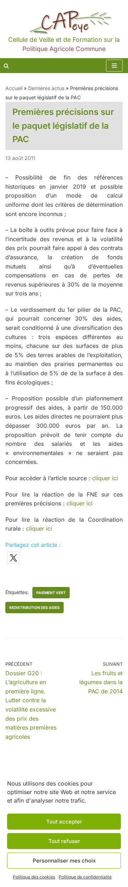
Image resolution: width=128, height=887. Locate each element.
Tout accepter (64, 821)
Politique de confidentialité (85, 877)
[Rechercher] (6, 65)
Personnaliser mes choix (64, 860)
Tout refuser (64, 841)
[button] (13, 557)
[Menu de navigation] (114, 66)
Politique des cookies (34, 877)
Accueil (13, 88)
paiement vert (51, 593)
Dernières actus (46, 88)
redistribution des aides (34, 607)
